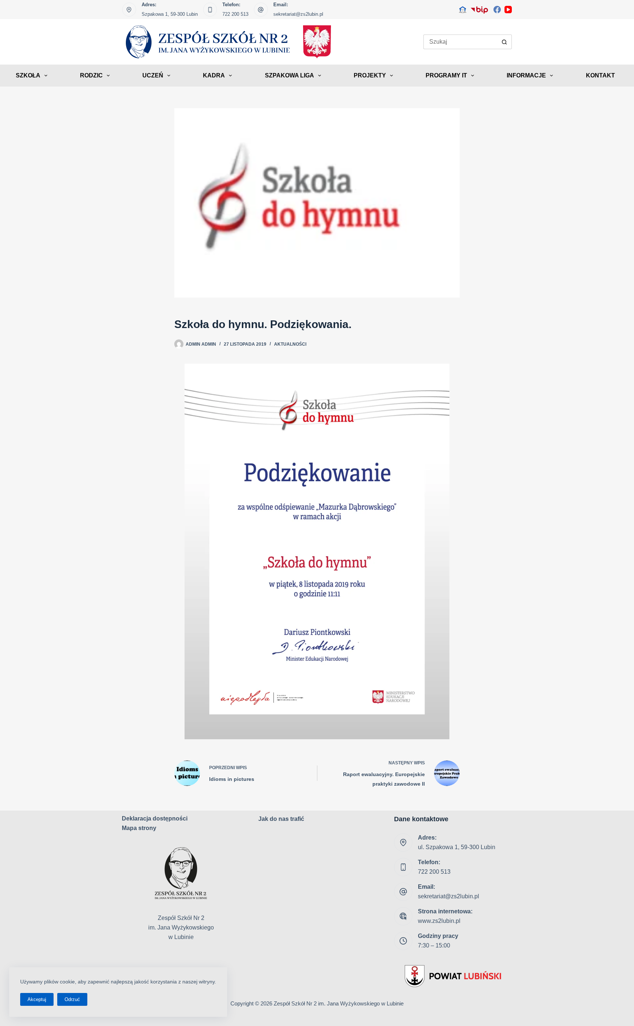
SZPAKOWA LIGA (289, 75)
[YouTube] (508, 9)
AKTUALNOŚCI (290, 344)
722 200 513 (235, 14)
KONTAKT (600, 75)
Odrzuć (72, 999)
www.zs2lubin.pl (439, 921)
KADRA (214, 75)
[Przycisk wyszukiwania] (504, 41)
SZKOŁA (28, 75)
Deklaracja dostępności (154, 818)
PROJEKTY (370, 75)
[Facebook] (497, 9)
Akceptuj (37, 999)
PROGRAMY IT (446, 75)
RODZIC (91, 75)
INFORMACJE (526, 75)
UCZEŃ (152, 75)
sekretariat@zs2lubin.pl (298, 14)
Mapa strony (139, 828)
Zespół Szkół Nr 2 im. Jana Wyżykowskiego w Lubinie (339, 1003)
